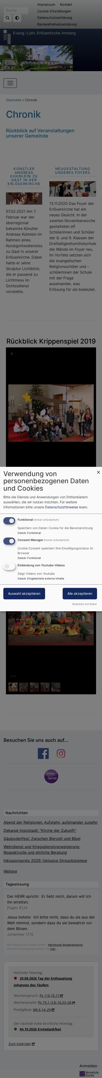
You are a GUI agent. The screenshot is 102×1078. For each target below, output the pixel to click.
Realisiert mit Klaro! (84, 604)
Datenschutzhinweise (61, 507)
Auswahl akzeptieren (24, 593)
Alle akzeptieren (79, 593)
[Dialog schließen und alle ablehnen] (98, 470)
